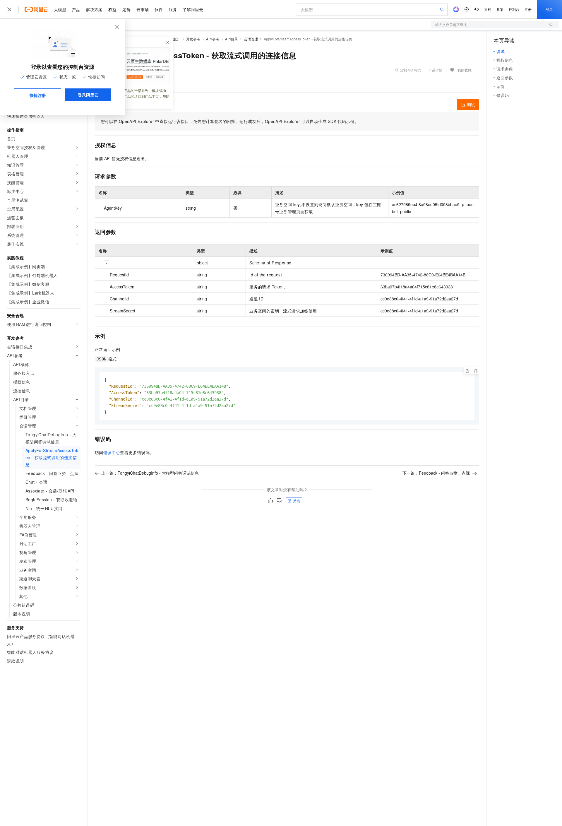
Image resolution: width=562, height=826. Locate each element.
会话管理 (251, 38)
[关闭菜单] (9, 9)
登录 (549, 9)
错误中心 (111, 452)
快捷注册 (38, 95)
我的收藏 (465, 69)
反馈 (296, 500)
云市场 (142, 9)
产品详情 (436, 69)
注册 (528, 9)
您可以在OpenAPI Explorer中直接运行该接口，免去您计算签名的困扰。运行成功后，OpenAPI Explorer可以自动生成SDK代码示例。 (230, 121)
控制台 (514, 9)
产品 (76, 9)
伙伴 (159, 9)
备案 (499, 9)
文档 (487, 9)
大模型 (60, 9)
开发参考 (193, 38)
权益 (112, 9)
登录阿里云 (88, 95)
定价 (126, 9)
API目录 (231, 38)
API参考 (212, 38)
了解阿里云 (193, 9)
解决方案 (94, 9)
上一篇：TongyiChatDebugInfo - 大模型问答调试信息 (150, 473)
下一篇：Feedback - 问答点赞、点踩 (436, 473)
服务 (173, 9)
